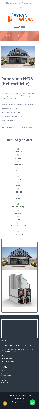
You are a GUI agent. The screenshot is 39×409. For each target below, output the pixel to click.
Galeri (5, 240)
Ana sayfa (4, 36)
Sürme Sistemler (6, 375)
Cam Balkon (5, 373)
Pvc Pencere (13, 36)
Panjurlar (4, 378)
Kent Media (23, 402)
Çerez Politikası (19, 398)
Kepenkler (5, 380)
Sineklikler (5, 383)
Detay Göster (5, 340)
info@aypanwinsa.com (14, 3)
